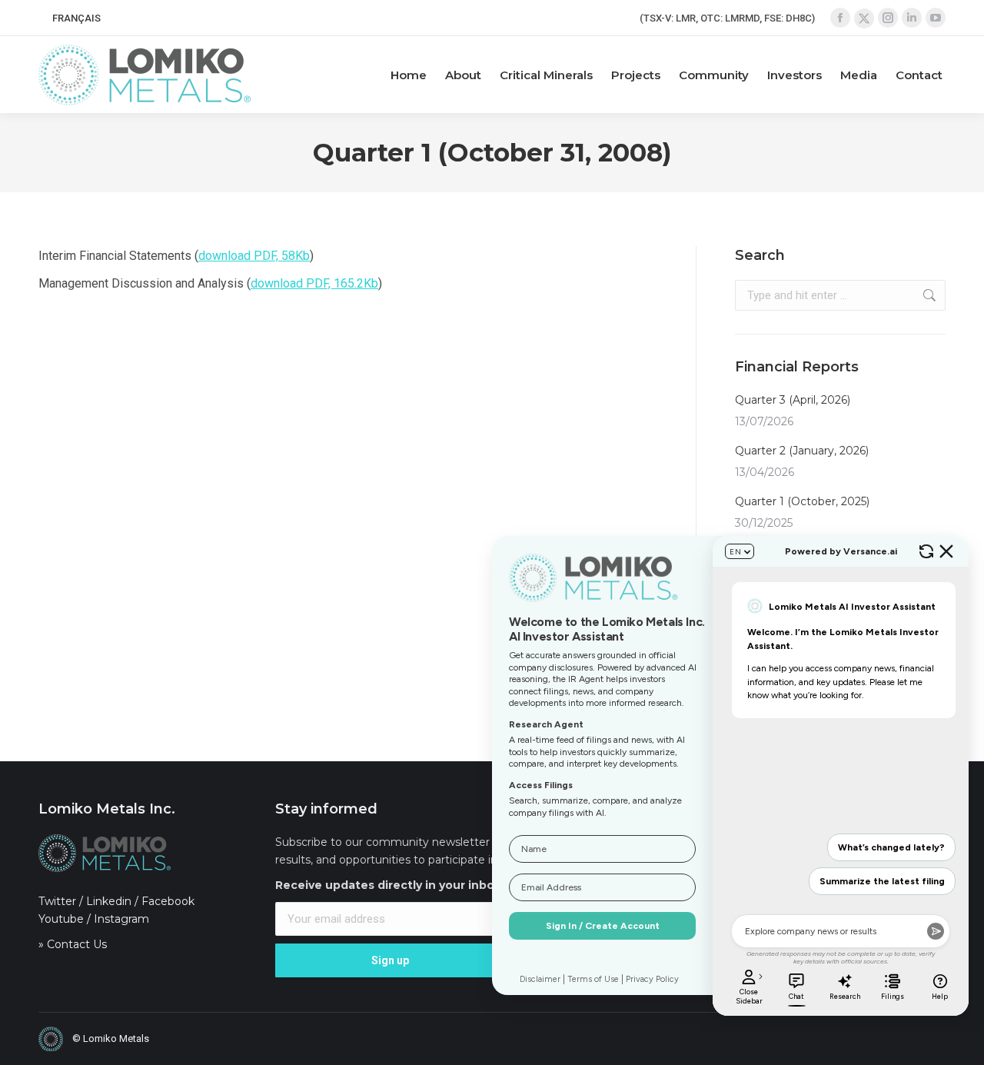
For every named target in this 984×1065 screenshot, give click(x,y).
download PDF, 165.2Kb (314, 283)
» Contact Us (72, 944)
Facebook (167, 901)
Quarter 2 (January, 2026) (802, 451)
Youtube (61, 919)
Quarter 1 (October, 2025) (802, 501)
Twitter (57, 901)
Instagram (121, 919)
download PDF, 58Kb (254, 255)
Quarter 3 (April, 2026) (792, 400)
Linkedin (108, 901)
